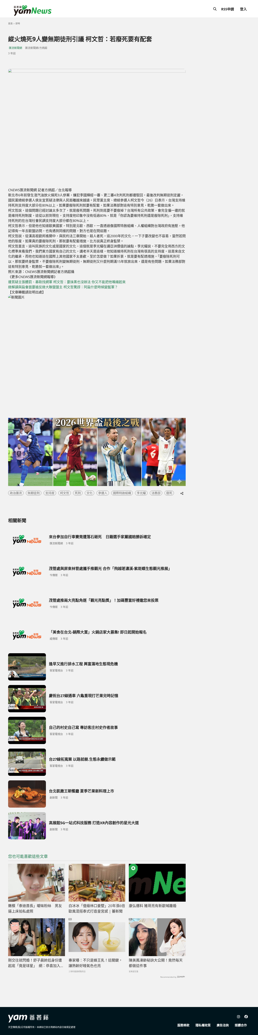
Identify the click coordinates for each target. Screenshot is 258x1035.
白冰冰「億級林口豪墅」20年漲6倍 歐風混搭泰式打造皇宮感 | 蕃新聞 (97, 908)
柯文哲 (64, 493)
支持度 (49, 493)
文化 (90, 493)
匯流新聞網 (15, 48)
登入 (243, 9)
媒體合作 (241, 1025)
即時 (17, 23)
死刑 (78, 493)
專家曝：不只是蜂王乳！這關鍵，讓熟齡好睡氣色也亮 (95, 963)
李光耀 (141, 493)
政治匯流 (16, 493)
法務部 (156, 493)
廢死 (169, 493)
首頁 (10, 23)
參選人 (102, 493)
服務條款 (183, 1025)
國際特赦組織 (122, 493)
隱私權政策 (203, 1025)
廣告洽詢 (223, 1025)
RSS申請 (227, 9)
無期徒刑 (34, 493)
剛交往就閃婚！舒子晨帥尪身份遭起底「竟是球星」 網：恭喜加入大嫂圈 (36, 963)
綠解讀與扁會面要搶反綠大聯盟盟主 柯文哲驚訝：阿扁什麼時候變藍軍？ (63, 287)
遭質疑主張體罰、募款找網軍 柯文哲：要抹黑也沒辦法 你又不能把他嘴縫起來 (67, 282)
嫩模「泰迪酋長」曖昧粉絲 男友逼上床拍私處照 (35, 908)
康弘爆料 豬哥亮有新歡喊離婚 (152, 905)
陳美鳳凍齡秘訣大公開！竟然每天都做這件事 (156, 963)
